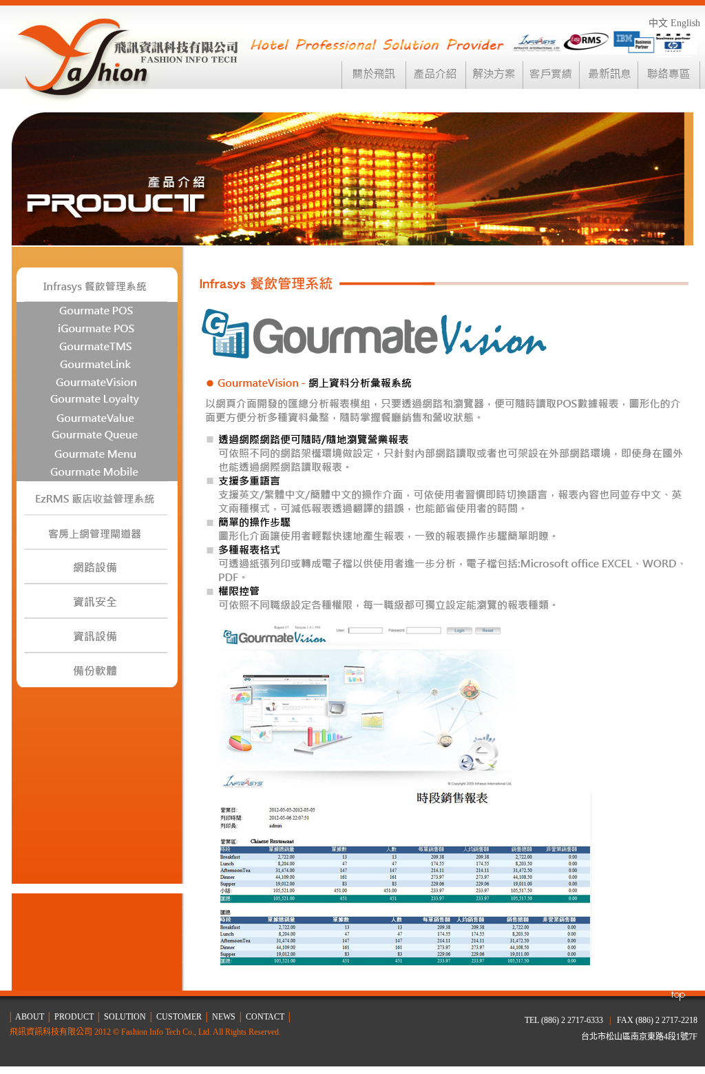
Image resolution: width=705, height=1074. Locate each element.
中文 (658, 23)
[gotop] (677, 998)
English (685, 23)
